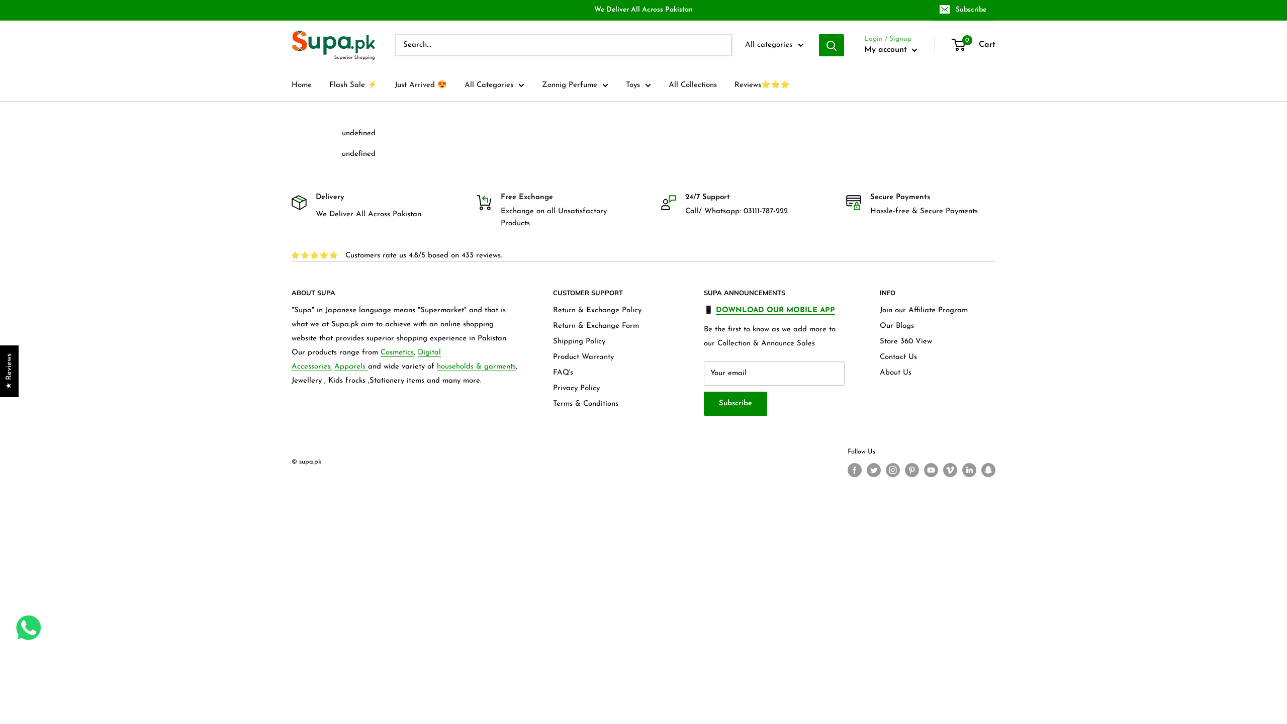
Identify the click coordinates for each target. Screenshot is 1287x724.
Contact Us (898, 357)
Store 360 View (906, 341)
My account (886, 50)
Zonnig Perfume (569, 85)
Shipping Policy (579, 341)
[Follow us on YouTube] (931, 470)
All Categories (489, 85)
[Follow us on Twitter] (874, 470)
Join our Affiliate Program (924, 310)
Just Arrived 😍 (421, 85)
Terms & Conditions (585, 404)
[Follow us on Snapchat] (988, 470)
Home (302, 85)
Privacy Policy (576, 388)
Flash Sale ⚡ (353, 85)
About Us (895, 373)
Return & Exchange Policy (597, 310)
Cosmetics (397, 352)
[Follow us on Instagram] (893, 470)
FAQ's (563, 373)
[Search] (831, 45)
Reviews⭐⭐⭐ (762, 85)
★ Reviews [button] (9, 371)
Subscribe (971, 10)
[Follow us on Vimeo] (950, 470)
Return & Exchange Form (596, 326)
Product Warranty (583, 357)
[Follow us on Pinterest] (912, 470)
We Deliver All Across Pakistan (643, 10)
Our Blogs (897, 326)
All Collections (693, 85)
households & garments (476, 367)
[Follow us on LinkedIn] (969, 470)
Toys (633, 85)
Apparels (351, 367)
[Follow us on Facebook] (855, 470)
